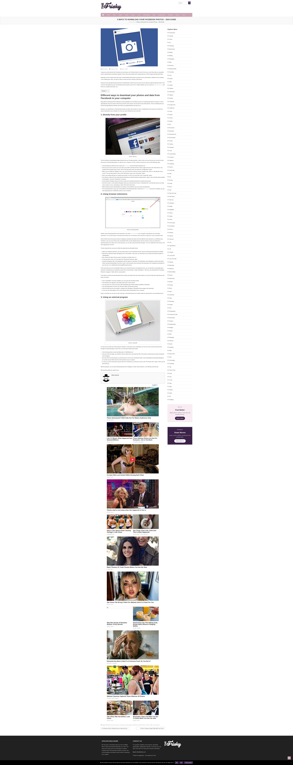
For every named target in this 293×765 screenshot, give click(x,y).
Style (154, 14)
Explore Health (179, 418)
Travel (183, 14)
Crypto (170, 114)
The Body (171, 363)
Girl (170, 176)
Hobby (170, 216)
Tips (170, 366)
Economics (172, 127)
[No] (291, 762)
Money (171, 275)
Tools (170, 373)
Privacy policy (188, 762)
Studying (171, 347)
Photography (172, 311)
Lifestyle (171, 252)
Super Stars (172, 353)
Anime (170, 39)
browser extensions (115, 725)
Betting (171, 55)
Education (171, 131)
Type (170, 383)
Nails (170, 291)
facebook (135, 725)
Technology (172, 360)
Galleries (171, 160)
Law (170, 242)
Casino (171, 78)
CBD (170, 81)
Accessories (172, 32)
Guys (170, 186)
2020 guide (108, 725)
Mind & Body (172, 271)
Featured (171, 147)
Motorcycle (172, 278)
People (171, 304)
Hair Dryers (172, 196)
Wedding (171, 399)
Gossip (171, 180)
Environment (172, 137)
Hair (170, 190)
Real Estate (172, 317)
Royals (177, 14)
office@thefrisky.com (141, 752)
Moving (171, 285)
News (114, 14)
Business (171, 65)
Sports (170, 344)
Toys (170, 376)
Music (170, 288)
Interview (171, 239)
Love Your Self (172, 258)
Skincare (171, 340)
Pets (170, 307)
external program (128, 725)
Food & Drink (172, 154)
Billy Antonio (105, 69)
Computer (171, 101)
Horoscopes (172, 222)
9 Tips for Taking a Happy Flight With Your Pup (151, 728)
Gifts (170, 173)
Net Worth (171, 294)
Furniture (171, 157)
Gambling (171, 163)
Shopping (171, 337)
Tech (117, 69)
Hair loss (171, 199)
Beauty (171, 52)
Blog (170, 62)
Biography (171, 59)
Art (170, 42)
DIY (170, 124)
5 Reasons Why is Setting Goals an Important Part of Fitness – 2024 (116, 728)
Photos (147, 725)
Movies (133, 14)
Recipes (171, 321)
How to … (171, 229)
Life (170, 249)
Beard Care (172, 49)
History (171, 212)
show (107, 91)
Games (171, 167)
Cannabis (171, 72)
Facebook (127, 165)
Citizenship (172, 91)
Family (170, 140)
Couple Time (172, 104)
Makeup (171, 262)
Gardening (171, 170)
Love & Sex (172, 255)
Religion (171, 327)
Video (170, 393)
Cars (170, 75)
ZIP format (146, 188)
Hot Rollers (172, 226)
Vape (170, 386)
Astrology (171, 45)
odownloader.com (158, 84)
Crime (170, 111)
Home (108, 14)
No (181, 762)
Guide (170, 183)
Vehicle (171, 389)
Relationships (146, 14)
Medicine (171, 268)
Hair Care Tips (172, 193)
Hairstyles (171, 203)
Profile (151, 725)
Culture (171, 117)
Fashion (171, 144)
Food (170, 150)
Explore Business (180, 441)
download (122, 725)
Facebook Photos (141, 725)
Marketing (171, 265)
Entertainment (161, 14)
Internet (171, 235)
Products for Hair (173, 314)
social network (134, 233)
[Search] (189, 3)
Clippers (171, 95)
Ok (176, 762)
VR (170, 396)
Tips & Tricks (172, 370)
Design (171, 121)
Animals (171, 36)
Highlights (171, 209)
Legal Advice (172, 245)
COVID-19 (171, 108)
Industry (171, 232)
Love (139, 14)
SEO (170, 334)
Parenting (170, 14)
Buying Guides (172, 68)
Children (171, 88)
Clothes (171, 98)
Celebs (126, 14)
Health (120, 14)
